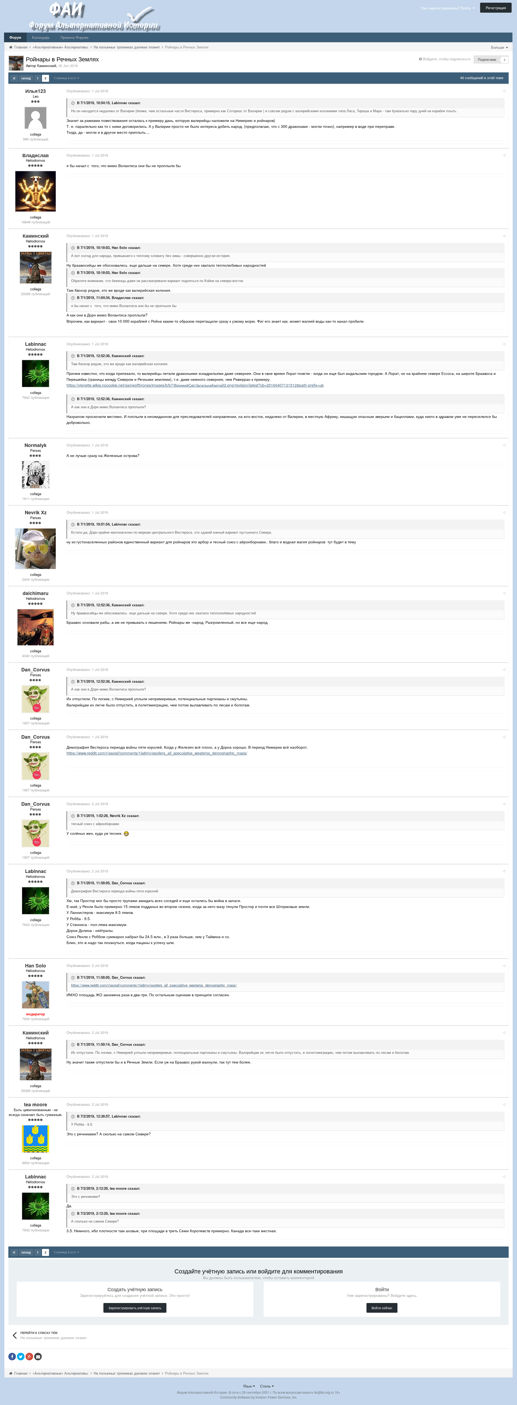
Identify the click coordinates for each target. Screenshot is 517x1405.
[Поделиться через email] (38, 1356)
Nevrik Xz (118, 815)
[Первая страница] (14, 78)
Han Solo (119, 247)
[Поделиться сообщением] (504, 90)
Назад (26, 78)
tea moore (118, 1188)
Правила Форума (74, 37)
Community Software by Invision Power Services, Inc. (258, 1397)
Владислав (121, 297)
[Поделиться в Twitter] (21, 1356)
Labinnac (119, 102)
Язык (248, 1386)
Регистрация (496, 7)
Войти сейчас (382, 1307)
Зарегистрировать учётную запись (135, 1307)
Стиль (266, 1386)
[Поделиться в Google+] (29, 1356)
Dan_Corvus (122, 882)
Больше (498, 47)
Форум (15, 37)
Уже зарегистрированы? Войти (447, 7)
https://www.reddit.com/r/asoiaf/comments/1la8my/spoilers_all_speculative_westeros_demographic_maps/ (157, 753)
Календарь (41, 37)
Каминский (121, 355)
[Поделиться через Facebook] (12, 1356)
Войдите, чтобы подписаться (446, 58)
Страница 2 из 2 (65, 78)
